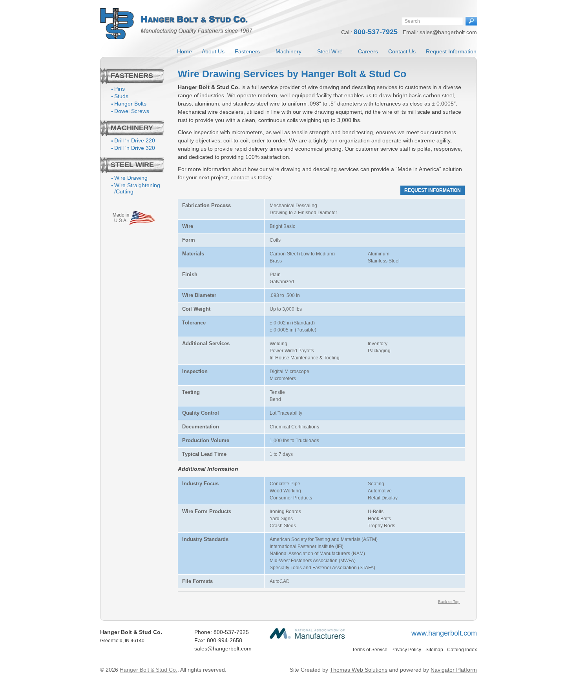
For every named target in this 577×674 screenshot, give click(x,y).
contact (240, 177)
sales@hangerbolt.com (448, 32)
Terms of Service (369, 649)
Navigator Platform (454, 670)
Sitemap (434, 649)
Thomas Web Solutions (358, 670)
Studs (121, 96)
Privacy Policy (406, 649)
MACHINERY (132, 128)
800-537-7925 (377, 32)
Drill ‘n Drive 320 (134, 148)
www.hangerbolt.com (444, 633)
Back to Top (449, 601)
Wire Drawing (131, 178)
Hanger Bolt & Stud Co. (148, 670)
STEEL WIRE (132, 165)
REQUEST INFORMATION (432, 190)
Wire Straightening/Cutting (137, 188)
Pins (119, 89)
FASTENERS (132, 76)
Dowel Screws (131, 111)
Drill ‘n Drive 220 (134, 140)
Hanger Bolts (130, 103)
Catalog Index (462, 649)
